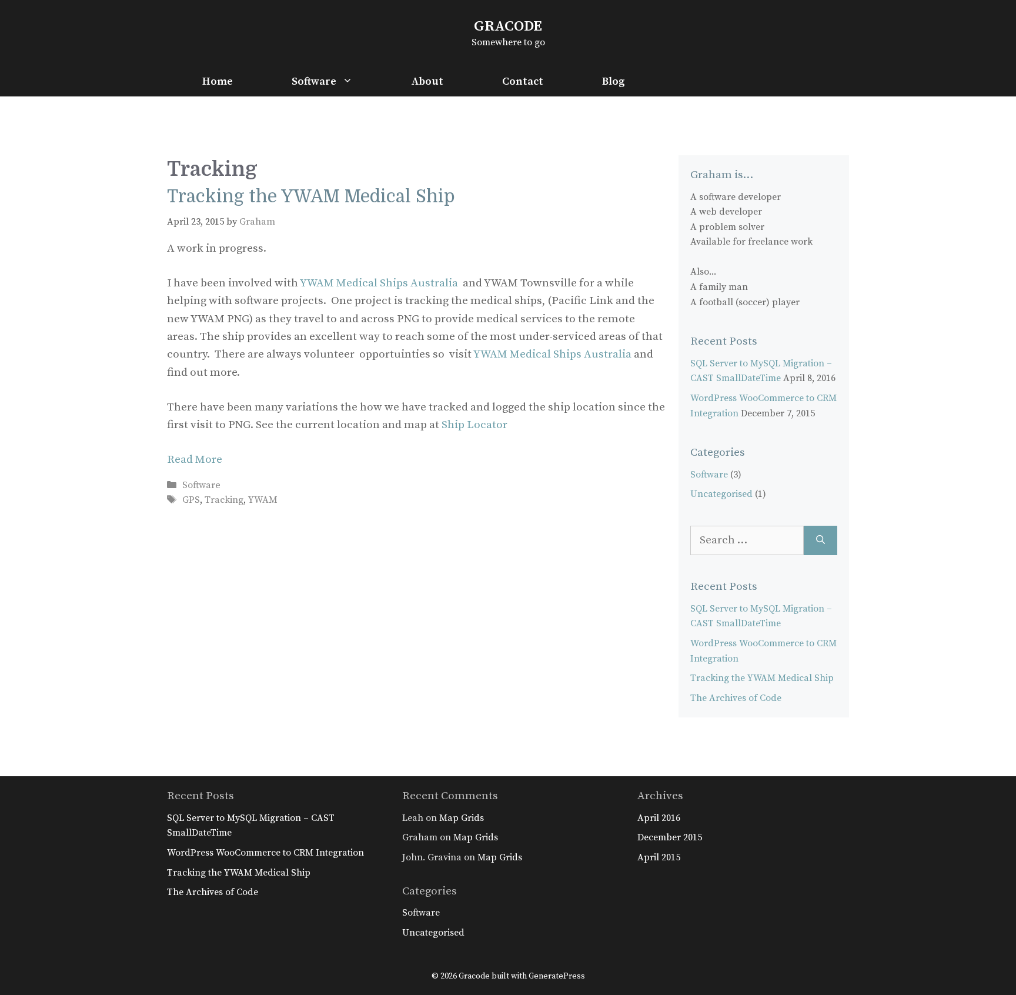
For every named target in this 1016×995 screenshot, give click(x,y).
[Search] (820, 541)
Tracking (224, 500)
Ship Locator (474, 425)
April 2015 (658, 857)
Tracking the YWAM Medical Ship (311, 196)
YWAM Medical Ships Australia (379, 283)
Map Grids (461, 818)
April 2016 (658, 818)
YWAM (263, 500)
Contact (522, 81)
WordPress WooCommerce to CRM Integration (265, 853)
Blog (613, 81)
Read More (194, 459)
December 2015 (669, 837)
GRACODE (508, 26)
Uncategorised (721, 494)
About (427, 81)
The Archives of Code (735, 698)
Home (217, 81)
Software (314, 81)
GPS (191, 500)
